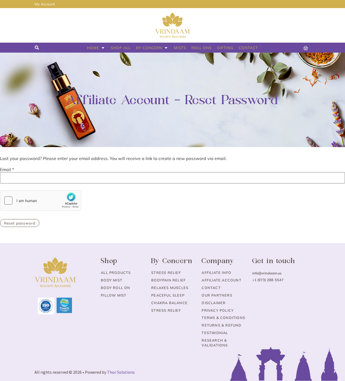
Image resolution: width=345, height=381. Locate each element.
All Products (116, 272)
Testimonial (215, 333)
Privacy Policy (218, 310)
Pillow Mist (113, 295)
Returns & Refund (222, 325)
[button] (36, 48)
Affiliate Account (221, 280)
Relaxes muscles (169, 287)
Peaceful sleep (168, 295)
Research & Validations (215, 342)
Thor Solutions (121, 372)
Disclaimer (214, 303)
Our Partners (217, 295)
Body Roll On (115, 287)
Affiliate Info (216, 272)
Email (7, 169)
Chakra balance (169, 303)
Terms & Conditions (223, 317)
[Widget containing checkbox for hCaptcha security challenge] (40, 200)
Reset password (19, 223)
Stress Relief (166, 272)
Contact (211, 287)
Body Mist (111, 280)
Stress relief (166, 310)
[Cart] (305, 48)
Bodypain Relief (168, 280)
